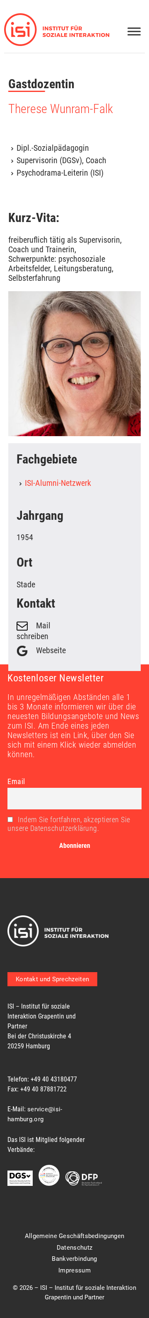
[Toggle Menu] (134, 31)
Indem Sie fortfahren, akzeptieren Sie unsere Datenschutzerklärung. (68, 824)
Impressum (74, 1270)
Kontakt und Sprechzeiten (52, 979)
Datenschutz (74, 1247)
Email (16, 781)
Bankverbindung (74, 1258)
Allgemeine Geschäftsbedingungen (74, 1236)
